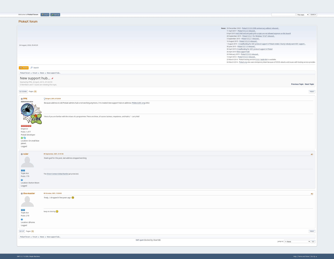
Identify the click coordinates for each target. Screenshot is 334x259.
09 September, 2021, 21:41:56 (53, 154)
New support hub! (243, 52)
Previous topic (297, 84)
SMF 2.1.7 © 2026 (22, 256)
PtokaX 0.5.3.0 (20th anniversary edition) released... (260, 28)
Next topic (309, 84)
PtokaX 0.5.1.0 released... (246, 46)
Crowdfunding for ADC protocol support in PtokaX (255, 49)
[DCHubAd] (22, 179)
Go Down (23, 91)
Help (295, 256)
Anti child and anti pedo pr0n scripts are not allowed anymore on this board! (263, 33)
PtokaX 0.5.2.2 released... (247, 31)
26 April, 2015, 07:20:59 (53, 99)
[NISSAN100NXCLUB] (22, 219)
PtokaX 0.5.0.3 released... (250, 54)
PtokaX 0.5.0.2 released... (247, 57)
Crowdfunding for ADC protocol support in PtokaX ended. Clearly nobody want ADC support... (272, 44)
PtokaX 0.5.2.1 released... (250, 39)
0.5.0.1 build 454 (261, 59)
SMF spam (140, 240)
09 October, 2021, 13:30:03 (53, 193)
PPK (25, 98)
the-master (29, 193)
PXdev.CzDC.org (138, 103)
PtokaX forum (28, 21)
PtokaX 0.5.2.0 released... (248, 41)
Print (312, 91)
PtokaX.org (243, 62)
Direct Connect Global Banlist (57, 174)
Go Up (21, 231)
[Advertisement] (167, 6)
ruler (25, 153)
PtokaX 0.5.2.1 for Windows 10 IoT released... (258, 36)
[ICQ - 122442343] (22, 138)
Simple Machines (34, 256)
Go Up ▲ (314, 256)
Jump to (280, 241)
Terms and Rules (303, 256)
